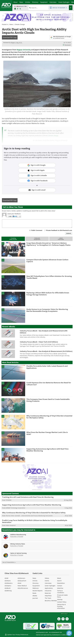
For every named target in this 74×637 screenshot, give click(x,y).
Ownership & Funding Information (61, 606)
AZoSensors (21, 578)
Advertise (60, 588)
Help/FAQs (48, 596)
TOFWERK (8, 500)
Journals (35, 598)
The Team (48, 598)
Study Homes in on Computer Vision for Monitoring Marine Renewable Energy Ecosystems (47, 310)
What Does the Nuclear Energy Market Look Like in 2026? (47, 433)
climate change (53, 136)
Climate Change (20, 24)
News (11, 24)
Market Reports (37, 591)
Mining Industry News (17, 544)
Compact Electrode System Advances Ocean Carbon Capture (47, 260)
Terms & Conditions (60, 591)
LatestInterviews (61, 238)
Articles (35, 581)
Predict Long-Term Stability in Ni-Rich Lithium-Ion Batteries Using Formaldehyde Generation (34, 521)
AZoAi (19, 583)
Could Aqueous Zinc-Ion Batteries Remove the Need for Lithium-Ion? (48, 383)
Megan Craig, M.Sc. (16, 42)
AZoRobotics (9, 583)
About (59, 578)
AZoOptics (8, 586)
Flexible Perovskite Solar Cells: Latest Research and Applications (47, 367)
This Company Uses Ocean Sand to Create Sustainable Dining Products (48, 400)
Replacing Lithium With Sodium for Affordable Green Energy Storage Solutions (47, 294)
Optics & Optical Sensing (18, 553)
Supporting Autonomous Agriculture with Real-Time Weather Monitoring (47, 450)
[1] (13, 249)
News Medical (22, 586)
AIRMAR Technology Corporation (15, 508)
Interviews (48, 583)
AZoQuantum (22, 581)
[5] (13, 315)
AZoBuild (7, 588)
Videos (47, 578)
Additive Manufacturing (18, 534)
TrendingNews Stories (13, 238)
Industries (48, 591)
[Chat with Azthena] (69, 633)
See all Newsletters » (9, 562)
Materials (48, 593)
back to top (64, 613)
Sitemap (59, 599)
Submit (68, 233)
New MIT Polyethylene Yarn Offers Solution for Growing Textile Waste (49, 277)
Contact (59, 586)
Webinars (36, 588)
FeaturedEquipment (37, 238)
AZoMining (8, 591)
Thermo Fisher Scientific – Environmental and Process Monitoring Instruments (29, 516)
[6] (13, 455)
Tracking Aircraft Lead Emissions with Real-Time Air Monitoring (27, 497)
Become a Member (51, 601)
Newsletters (61, 583)
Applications (49, 588)
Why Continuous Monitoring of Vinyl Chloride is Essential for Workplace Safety (49, 417)
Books (34, 593)
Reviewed (68, 45)
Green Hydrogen (50, 586)
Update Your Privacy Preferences (17, 634)
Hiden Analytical (11, 525)
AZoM (6, 578)
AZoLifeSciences (23, 588)
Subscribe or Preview (17, 536)
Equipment (36, 586)
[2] (13, 266)
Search (59, 581)
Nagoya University (24, 50)
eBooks (35, 596)
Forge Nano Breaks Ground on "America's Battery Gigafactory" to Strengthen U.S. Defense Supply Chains (48, 244)
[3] (13, 282)
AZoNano (8, 581)
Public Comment (36, 230)
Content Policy (61, 602)
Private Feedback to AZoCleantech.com (59, 230)
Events (47, 581)
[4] (13, 299)
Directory (35, 583)
